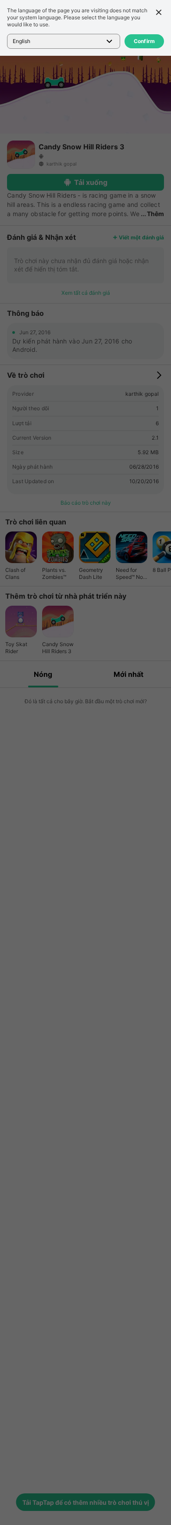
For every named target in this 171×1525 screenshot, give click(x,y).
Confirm (144, 41)
